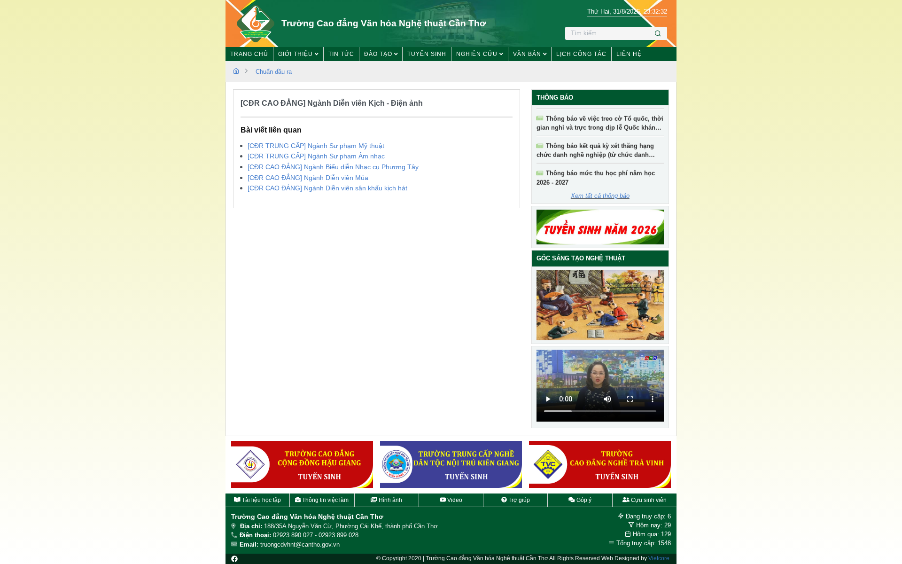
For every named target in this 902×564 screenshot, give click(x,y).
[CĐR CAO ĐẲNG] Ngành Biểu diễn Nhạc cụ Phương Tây (333, 167)
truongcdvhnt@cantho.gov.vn (300, 544)
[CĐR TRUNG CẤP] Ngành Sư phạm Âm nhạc (316, 156)
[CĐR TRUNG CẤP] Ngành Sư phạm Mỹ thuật (316, 145)
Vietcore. (659, 558)
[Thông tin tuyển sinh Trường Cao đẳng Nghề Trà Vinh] (451, 464)
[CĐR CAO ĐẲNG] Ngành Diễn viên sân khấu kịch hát (327, 188)
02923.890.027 (293, 535)
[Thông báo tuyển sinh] (600, 227)
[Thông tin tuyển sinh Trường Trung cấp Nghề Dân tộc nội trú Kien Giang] (302, 464)
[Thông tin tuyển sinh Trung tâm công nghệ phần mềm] (600, 464)
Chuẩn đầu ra (274, 71)
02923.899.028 (338, 535)
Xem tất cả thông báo (600, 195)
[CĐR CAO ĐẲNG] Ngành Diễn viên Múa (308, 177)
